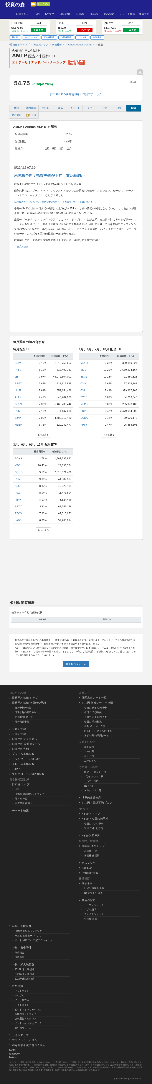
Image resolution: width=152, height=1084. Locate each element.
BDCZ (83, 376)
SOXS (18, 458)
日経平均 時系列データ (26, 743)
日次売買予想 (22, 721)
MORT (84, 362)
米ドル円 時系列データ (96, 735)
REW (18, 499)
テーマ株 (82, 37)
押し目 (15, 37)
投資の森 (15, 4)
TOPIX (16, 768)
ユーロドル (90, 760)
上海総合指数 (90, 872)
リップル (19, 995)
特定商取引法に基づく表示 (28, 1045)
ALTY (18, 397)
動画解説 (16, 115)
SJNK (18, 417)
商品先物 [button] (109, 13)
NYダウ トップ (91, 813)
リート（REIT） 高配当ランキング (33, 940)
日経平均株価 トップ (25, 697)
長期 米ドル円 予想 (94, 726)
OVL (83, 390)
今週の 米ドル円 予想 (95, 717)
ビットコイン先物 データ (28, 1023)
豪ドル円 (89, 746)
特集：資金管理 (22, 947)
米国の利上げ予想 (93, 828)
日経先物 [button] (65, 13)
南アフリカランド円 (95, 771)
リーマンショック (93, 905)
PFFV (18, 369)
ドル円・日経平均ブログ (97, 802)
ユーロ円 (89, 751)
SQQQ (19, 472)
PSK (17, 410)
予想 (104, 108)
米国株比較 (66, 37)
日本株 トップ (20, 784)
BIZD (83, 369)
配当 (133, 108)
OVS (83, 383)
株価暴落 (87, 883)
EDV (83, 410)
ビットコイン (22, 991)
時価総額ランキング (25, 1014)
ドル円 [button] (36, 13)
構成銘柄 (31, 108)
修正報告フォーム (76, 663)
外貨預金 (19, 952)
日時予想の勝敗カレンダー (29, 712)
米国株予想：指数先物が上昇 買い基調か (49, 175)
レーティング (31, 37)
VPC (17, 465)
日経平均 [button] (21, 13)
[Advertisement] (76, 288)
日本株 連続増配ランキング (29, 794)
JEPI (17, 376)
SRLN (18, 404)
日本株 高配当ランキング (28, 931)
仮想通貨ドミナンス (25, 1018)
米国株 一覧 (90, 851)
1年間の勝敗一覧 (24, 717)
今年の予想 (19, 733)
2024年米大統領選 (24, 969)
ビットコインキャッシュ (28, 1009)
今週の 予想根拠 (93, 721)
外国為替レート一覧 (94, 697)
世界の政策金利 (91, 797)
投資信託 (19, 957)
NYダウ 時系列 (91, 835)
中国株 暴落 (90, 918)
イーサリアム (22, 1000)
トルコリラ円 (91, 781)
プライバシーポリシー (26, 1040)
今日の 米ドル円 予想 (95, 707)
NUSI (18, 390)
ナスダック (88, 862)
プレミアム (43, 4)
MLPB (83, 404)
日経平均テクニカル (24, 738)
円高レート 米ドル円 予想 (98, 730)
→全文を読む (22, 246)
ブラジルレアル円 (93, 776)
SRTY (18, 506)
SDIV (18, 362)
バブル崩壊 (90, 909)
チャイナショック (93, 914)
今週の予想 (19, 728)
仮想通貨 (17, 986)
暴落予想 (144, 13)
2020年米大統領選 (24, 974)
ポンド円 (89, 756)
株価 (16, 108)
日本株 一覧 (21, 798)
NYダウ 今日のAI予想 (95, 818)
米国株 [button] (94, 13)
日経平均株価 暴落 (94, 888)
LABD (18, 520)
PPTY (83, 424)
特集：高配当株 (22, 926)
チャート (75, 108)
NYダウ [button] (49, 13)
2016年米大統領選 (24, 978)
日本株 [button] (80, 13)
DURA (84, 417)
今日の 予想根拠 (93, 712)
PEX (17, 492)
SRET (18, 383)
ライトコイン (22, 1004)
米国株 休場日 (91, 855)
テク (89, 108)
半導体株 (97, 37)
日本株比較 (49, 37)
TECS (18, 513)
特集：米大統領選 (23, 964)
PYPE (83, 397)
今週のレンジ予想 (93, 823)
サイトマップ (20, 1035)
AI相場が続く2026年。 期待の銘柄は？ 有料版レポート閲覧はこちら (55, 201)
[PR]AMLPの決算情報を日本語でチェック (76, 94)
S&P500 (87, 867)
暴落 (60, 108)
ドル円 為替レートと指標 (97, 702)
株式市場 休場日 (23, 803)
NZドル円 (89, 785)
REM (18, 479)
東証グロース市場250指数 (28, 773)
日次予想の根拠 (23, 707)
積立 (119, 108)
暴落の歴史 (88, 900)
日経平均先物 (20, 748)
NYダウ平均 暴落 (93, 892)
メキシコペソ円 (92, 790)
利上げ (31, 115)
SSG (17, 485)
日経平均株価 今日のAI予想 (29, 702)
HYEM (18, 424)
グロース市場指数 (23, 763)
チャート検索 (127, 13)
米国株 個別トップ (93, 845)
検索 (17, 789)
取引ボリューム (23, 1027)
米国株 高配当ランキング (28, 935)
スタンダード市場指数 (26, 758)
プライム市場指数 (23, 753)
